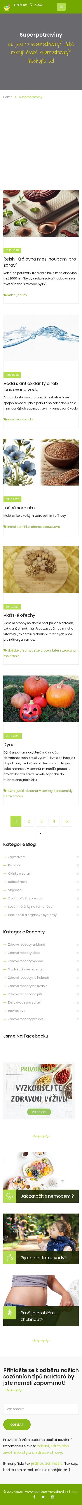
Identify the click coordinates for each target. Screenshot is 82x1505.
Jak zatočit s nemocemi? (47, 1196)
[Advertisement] (41, 147)
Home (7, 97)
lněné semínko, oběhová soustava (33, 527)
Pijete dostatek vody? (44, 1258)
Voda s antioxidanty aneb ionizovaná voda (30, 386)
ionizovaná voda (20, 419)
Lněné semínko (19, 508)
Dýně (8, 744)
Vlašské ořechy (19, 615)
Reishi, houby (17, 295)
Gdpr (75, 1491)
